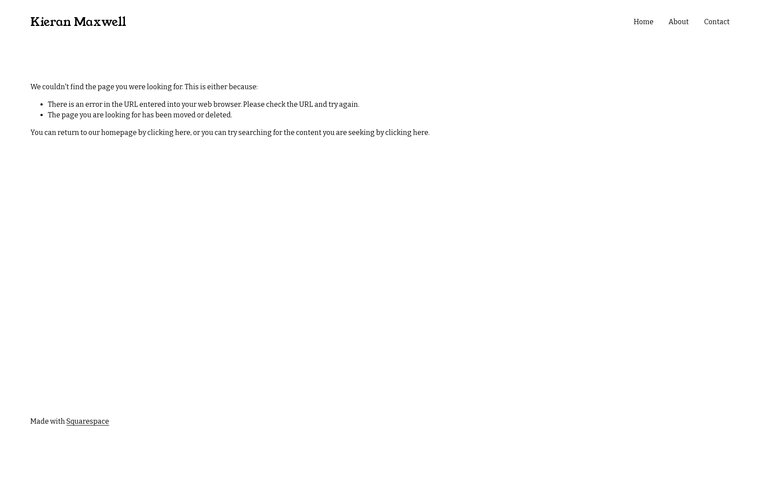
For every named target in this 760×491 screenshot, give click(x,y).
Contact (717, 22)
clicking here (168, 132)
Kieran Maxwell (78, 22)
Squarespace (87, 421)
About (679, 22)
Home (644, 22)
